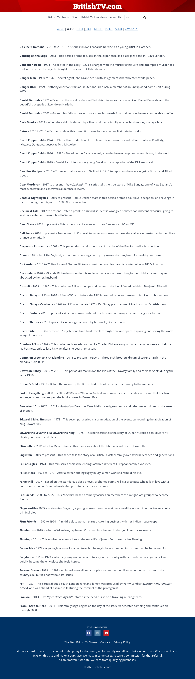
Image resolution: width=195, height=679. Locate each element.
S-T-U (118, 29)
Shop (75, 17)
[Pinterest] (106, 633)
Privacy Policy (121, 642)
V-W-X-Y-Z (131, 29)
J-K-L (88, 29)
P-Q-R (108, 29)
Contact (105, 642)
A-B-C (60, 29)
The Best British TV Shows (81, 642)
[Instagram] (97, 633)
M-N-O (98, 29)
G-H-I (80, 29)
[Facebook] (89, 633)
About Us (115, 17)
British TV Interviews (94, 17)
